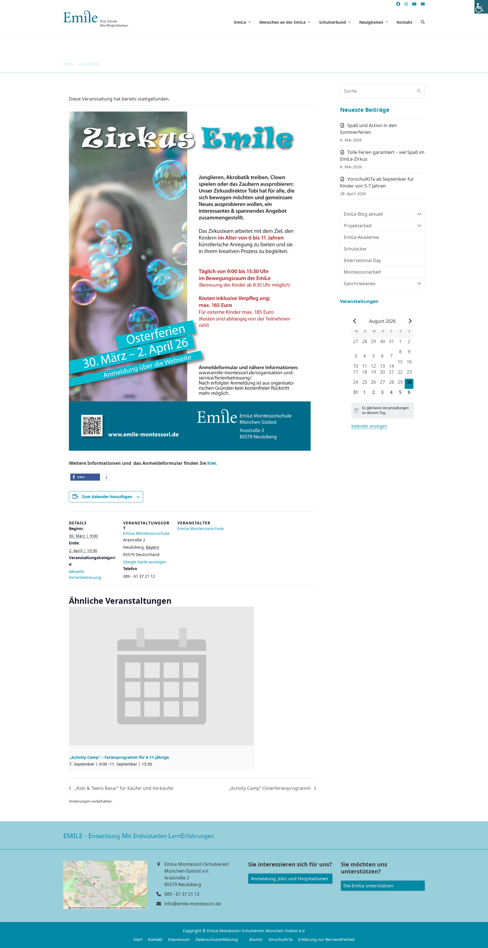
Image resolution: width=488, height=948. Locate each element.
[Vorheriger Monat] (354, 321)
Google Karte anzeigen (144, 562)
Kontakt (155, 939)
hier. (212, 463)
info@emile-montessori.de (192, 904)
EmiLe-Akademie (361, 237)
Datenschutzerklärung (216, 939)
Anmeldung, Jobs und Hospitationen (289, 878)
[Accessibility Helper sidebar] (481, 7)
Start (137, 939)
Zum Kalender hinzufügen (107, 496)
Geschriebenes (360, 283)
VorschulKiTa (280, 939)
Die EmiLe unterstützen (368, 885)
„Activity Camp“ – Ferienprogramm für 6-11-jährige (119, 757)
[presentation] (161, 676)
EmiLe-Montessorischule (146, 533)
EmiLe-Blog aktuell (363, 214)
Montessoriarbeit (362, 272)
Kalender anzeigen (369, 426)
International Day (362, 260)
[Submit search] (419, 91)
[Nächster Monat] (410, 321)
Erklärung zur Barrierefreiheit (326, 939)
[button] (423, 22)
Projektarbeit (358, 226)
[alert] (382, 410)
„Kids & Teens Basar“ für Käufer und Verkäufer (123, 788)
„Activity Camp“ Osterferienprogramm (270, 788)
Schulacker (355, 249)
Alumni (256, 939)
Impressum (179, 939)
